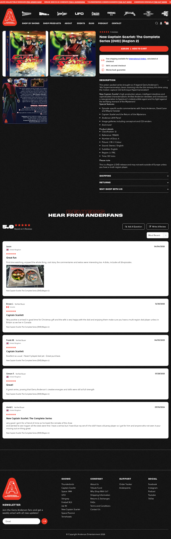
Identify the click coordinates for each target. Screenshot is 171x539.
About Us (94, 484)
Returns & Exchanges (100, 498)
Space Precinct (68, 512)
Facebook (152, 484)
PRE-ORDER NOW (21, 2)
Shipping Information (100, 494)
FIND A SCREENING (64, 2)
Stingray (65, 498)
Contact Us (95, 509)
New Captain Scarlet (70, 509)
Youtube (152, 494)
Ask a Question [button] (135, 226)
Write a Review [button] (159, 226)
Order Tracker (125, 484)
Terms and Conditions (100, 505)
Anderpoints (125, 487)
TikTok (151, 498)
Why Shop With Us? (99, 491)
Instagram (153, 487)
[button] (71, 23)
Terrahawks (66, 516)
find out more (147, 2)
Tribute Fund (96, 487)
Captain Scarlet (68, 487)
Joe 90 (64, 505)
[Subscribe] (44, 521)
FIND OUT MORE (112, 2)
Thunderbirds (67, 484)
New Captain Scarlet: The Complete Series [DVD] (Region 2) (27, 290)
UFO (63, 494)
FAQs (92, 502)
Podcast (151, 491)
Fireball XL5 (66, 502)
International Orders (137, 58)
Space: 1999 (66, 491)
